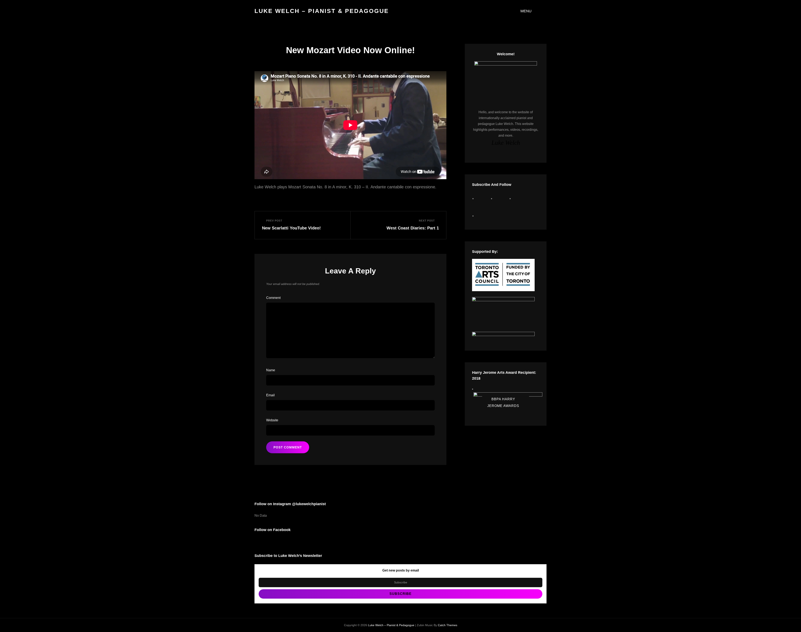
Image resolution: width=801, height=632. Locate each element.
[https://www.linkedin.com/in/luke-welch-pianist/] (483, 215)
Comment (273, 298)
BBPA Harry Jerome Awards (503, 402)
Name (270, 370)
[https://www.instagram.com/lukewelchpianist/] (502, 198)
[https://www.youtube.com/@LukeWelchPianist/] (520, 198)
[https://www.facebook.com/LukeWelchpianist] (483, 198)
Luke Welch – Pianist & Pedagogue (321, 11)
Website (272, 420)
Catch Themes (447, 625)
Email (270, 395)
